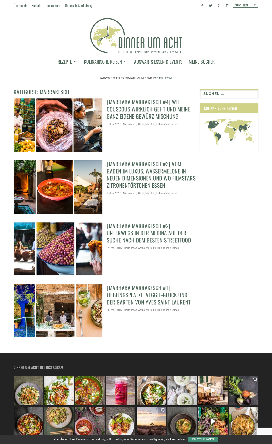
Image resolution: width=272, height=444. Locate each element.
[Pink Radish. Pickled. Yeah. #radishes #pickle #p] (120, 390)
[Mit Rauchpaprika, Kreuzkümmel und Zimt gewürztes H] (90, 390)
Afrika (140, 77)
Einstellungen (203, 439)
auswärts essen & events (158, 62)
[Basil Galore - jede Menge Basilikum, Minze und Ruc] (59, 390)
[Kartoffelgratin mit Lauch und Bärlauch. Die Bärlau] (243, 421)
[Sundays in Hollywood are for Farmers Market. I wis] (213, 421)
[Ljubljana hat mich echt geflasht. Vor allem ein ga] (213, 390)
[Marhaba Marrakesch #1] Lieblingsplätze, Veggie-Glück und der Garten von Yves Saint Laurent (149, 294)
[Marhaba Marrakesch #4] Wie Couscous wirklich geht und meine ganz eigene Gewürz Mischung (148, 109)
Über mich (20, 5)
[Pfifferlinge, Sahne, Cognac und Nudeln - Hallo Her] (28, 390)
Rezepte (65, 62)
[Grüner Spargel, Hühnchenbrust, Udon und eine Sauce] (59, 421)
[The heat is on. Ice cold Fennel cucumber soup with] (182, 390)
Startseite (104, 77)
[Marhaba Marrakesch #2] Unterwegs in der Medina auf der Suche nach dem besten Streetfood (149, 233)
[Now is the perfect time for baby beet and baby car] (243, 390)
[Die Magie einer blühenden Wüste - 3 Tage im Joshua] (151, 421)
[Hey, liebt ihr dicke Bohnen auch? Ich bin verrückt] (28, 421)
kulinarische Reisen (103, 62)
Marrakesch (129, 124)
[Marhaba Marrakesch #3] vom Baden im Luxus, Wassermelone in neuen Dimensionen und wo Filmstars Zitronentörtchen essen (151, 174)
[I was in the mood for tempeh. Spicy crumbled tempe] (120, 421)
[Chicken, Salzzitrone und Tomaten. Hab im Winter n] (90, 421)
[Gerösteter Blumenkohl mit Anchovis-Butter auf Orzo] (182, 421)
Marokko (152, 77)
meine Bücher (202, 62)
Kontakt (36, 5)
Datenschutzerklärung (78, 5)
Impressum (53, 5)
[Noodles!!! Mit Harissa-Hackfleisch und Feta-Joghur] (151, 390)
